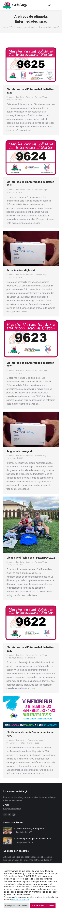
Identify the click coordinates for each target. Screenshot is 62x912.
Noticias (29, 275)
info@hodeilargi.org (12, 808)
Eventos (29, 97)
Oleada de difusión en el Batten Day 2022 (30, 557)
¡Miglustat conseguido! (20, 451)
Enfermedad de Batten (15, 97)
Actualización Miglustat (20, 270)
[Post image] (7, 830)
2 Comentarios (31, 658)
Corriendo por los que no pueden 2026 (32, 838)
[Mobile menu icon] (56, 5)
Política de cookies (20, 899)
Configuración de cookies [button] (16, 905)
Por (41, 97)
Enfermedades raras (34, 740)
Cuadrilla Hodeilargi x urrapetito (29, 828)
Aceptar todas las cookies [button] (43, 905)
